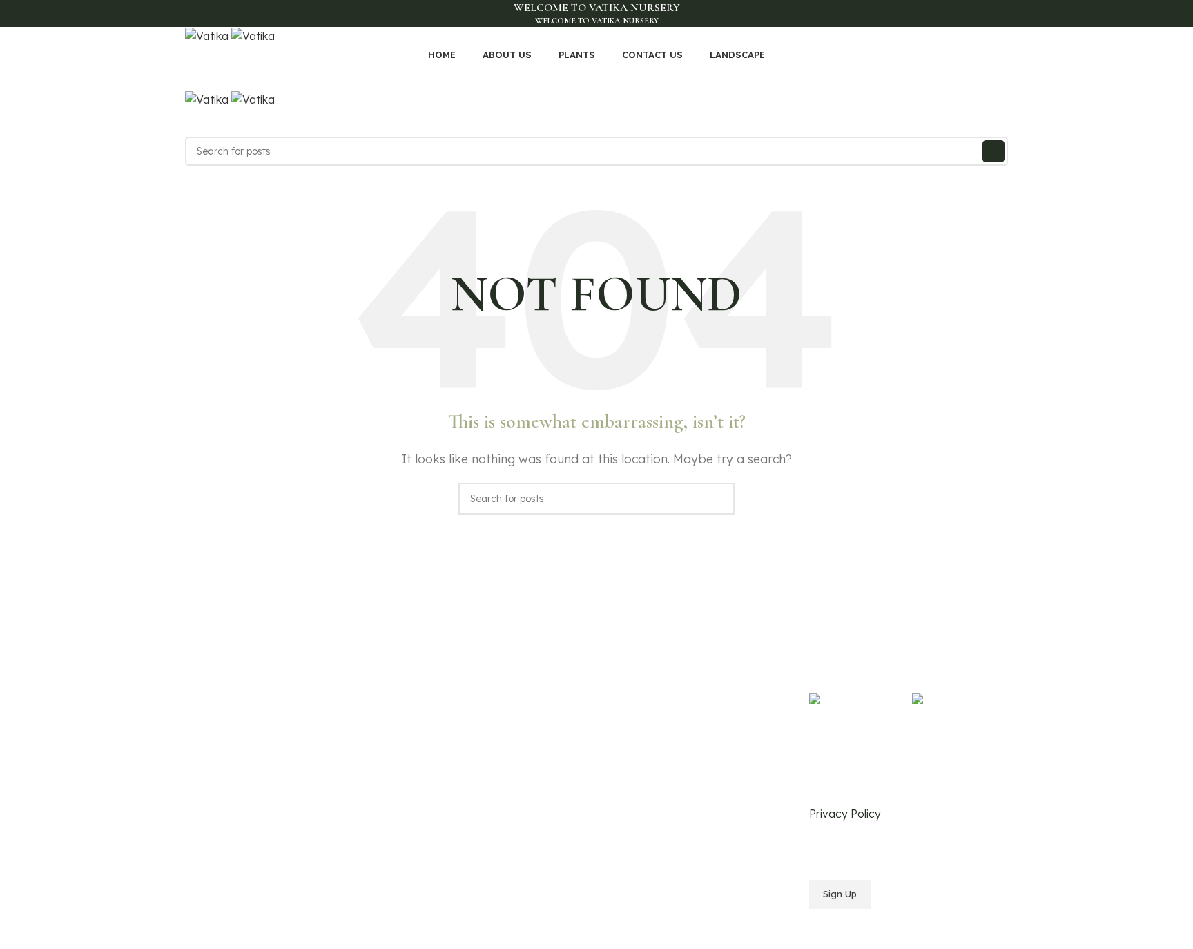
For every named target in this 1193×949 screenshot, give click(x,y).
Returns (621, 731)
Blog (408, 754)
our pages (427, 659)
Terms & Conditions (647, 706)
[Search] (993, 151)
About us (417, 706)
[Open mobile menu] (596, 76)
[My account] (596, 123)
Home (411, 683)
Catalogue (421, 731)
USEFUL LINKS (639, 659)
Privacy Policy (636, 683)
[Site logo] (208, 35)
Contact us (422, 777)
